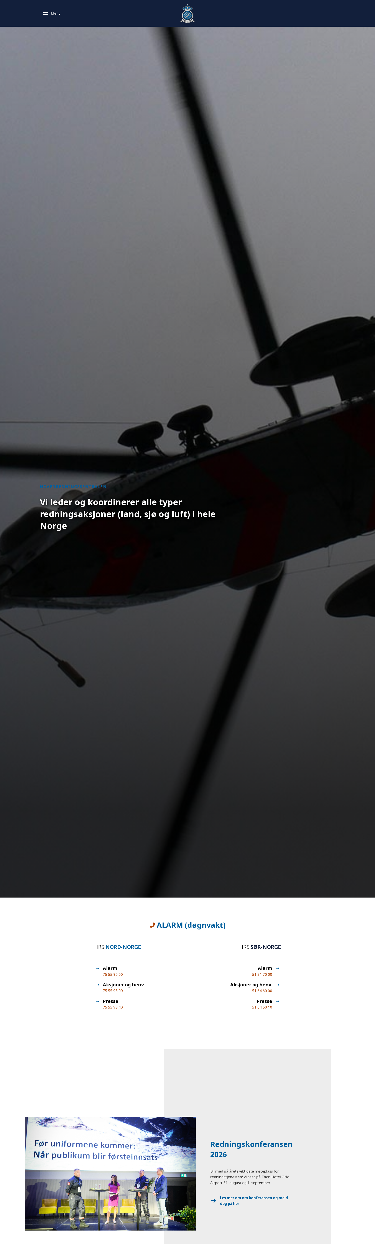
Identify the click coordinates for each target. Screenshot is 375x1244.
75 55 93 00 (113, 990)
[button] (51, 13)
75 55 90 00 (113, 974)
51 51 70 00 (262, 974)
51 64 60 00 (262, 990)
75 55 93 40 (113, 1007)
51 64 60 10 (262, 1007)
